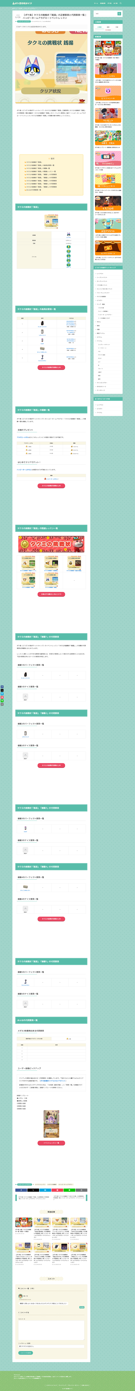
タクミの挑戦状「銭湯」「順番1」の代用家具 (41, 174)
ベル (99, 351)
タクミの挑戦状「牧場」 (28, 587)
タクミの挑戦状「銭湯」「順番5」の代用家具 (41, 187)
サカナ (100, 358)
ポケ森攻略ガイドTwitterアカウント (52, 1081)
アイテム (99, 341)
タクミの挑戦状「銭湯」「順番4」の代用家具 (41, 184)
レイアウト (100, 274)
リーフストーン (102, 348)
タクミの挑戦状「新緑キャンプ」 (28, 570)
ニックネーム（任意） (24, 1343)
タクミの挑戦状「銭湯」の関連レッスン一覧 (41, 171)
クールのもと (70, 332)
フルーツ (100, 368)
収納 (69, 262)
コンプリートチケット (104, 344)
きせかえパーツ (101, 386)
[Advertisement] (51, 136)
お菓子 (100, 372)
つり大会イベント (102, 285)
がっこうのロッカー (42, 352)
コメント (21, 1319)
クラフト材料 (101, 355)
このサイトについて (51, 1385)
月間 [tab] (117, 27)
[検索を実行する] (119, 13)
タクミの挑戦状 (52, 1184)
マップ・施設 (101, 304)
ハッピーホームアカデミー (24, 21)
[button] (21, 1190)
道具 (99, 379)
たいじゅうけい (42, 360)
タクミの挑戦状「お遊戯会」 (51, 570)
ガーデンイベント (102, 281)
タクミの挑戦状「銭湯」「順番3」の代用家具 (41, 181)
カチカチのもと (70, 323)
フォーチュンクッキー (103, 293)
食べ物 (68, 258)
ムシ (99, 362)
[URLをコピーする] (81, 1190)
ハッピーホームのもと (24, 470)
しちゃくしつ (42, 335)
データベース (101, 390)
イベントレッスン (40, 1184)
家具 (98, 326)
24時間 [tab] (99, 27)
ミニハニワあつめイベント (104, 289)
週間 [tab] (108, 27)
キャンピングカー (102, 383)
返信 (82, 1307)
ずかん (99, 322)
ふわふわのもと (70, 321)
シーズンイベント (102, 277)
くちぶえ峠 (101, 308)
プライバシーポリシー (74, 1385)
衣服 (98, 329)
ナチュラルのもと (70, 325)
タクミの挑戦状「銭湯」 (34, 162)
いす (69, 249)
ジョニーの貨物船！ (103, 311)
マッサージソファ (42, 327)
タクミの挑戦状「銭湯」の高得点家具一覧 (40, 165)
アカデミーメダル (23, 437)
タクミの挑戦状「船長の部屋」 (74, 570)
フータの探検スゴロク (104, 318)
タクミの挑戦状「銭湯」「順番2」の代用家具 (41, 178)
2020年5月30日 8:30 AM (25, 1299)
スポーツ (68, 267)
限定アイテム (101, 333)
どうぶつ (99, 300)
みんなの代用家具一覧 (33, 190)
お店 (69, 253)
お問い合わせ (85, 1385)
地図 (99, 375)
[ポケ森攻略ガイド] (26, 3)
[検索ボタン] (121, 3)
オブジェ (99, 337)
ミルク (42, 343)
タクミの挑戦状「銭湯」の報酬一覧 (38, 168)
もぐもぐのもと (70, 339)
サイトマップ (62, 1385)
